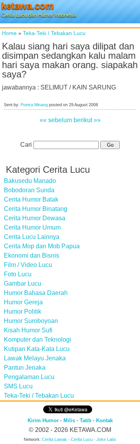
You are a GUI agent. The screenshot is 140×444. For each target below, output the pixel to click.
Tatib (85, 420)
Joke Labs (106, 439)
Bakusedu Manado (30, 180)
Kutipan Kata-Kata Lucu (37, 349)
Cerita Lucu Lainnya (32, 236)
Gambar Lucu (22, 283)
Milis (69, 420)
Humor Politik (22, 311)
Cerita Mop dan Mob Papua (42, 246)
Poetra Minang (34, 104)
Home (9, 33)
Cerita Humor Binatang (35, 208)
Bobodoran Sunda (29, 190)
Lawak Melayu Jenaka (35, 358)
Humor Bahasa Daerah (36, 293)
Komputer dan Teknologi (37, 339)
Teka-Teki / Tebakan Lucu (54, 33)
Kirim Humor (43, 420)
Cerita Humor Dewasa (34, 218)
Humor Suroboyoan (31, 321)
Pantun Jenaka (25, 367)
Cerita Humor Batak (31, 199)
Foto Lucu (18, 274)
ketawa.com (27, 5)
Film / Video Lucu (28, 264)
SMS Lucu (18, 386)
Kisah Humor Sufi (28, 330)
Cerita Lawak (54, 439)
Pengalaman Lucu (29, 377)
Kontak (104, 420)
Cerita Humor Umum (32, 227)
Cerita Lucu (82, 439)
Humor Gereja (23, 302)
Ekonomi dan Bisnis (31, 255)
